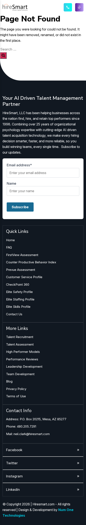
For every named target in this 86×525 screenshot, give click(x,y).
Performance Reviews (22, 359)
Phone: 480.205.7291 (21, 426)
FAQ (9, 247)
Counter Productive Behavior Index (31, 262)
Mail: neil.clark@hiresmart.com (28, 434)
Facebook (14, 450)
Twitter (12, 463)
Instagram (14, 476)
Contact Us (14, 314)
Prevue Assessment (20, 270)
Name (11, 183)
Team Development (20, 374)
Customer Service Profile (24, 277)
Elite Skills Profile (18, 307)
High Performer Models (23, 352)
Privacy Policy (16, 389)
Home (10, 240)
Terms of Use (16, 396)
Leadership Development (24, 367)
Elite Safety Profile (19, 292)
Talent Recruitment (19, 337)
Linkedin (13, 489)
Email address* (19, 165)
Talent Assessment (20, 344)
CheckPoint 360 (17, 284)
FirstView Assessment (22, 255)
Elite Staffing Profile (20, 299)
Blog (9, 381)
